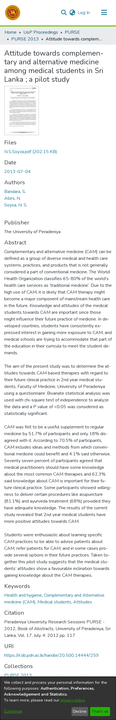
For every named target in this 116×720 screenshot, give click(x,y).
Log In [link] (84, 13)
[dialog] (58, 698)
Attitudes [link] (82, 602)
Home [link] (11, 32)
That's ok (100, 711)
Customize (13, 711)
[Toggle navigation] (104, 12)
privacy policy (72, 700)
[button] (12, 12)
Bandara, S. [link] (15, 191)
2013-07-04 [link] (17, 172)
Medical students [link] (54, 602)
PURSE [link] (72, 32)
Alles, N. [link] (12, 198)
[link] (30, 152)
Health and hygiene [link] (23, 595)
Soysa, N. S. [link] (15, 205)
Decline (79, 711)
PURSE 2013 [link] (25, 39)
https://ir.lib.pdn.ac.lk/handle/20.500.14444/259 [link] (51, 655)
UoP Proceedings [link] (40, 32)
